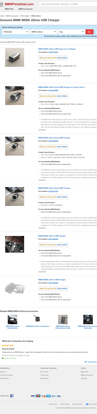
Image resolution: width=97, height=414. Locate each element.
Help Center (44, 378)
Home (2, 16)
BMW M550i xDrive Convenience (38, 326)
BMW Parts (9, 9)
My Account (44, 372)
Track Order (44, 375)
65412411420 (53, 191)
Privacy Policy (77, 404)
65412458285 (53, 141)
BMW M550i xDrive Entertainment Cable (62, 327)
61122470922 (53, 52)
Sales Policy (53, 404)
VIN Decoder (4, 378)
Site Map (84, 378)
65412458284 (53, 239)
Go (89, 32)
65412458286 (53, 90)
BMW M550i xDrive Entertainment (12, 327)
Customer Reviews (6, 375)
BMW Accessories (26, 9)
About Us (3, 372)
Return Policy (64, 404)
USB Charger (24, 16)
